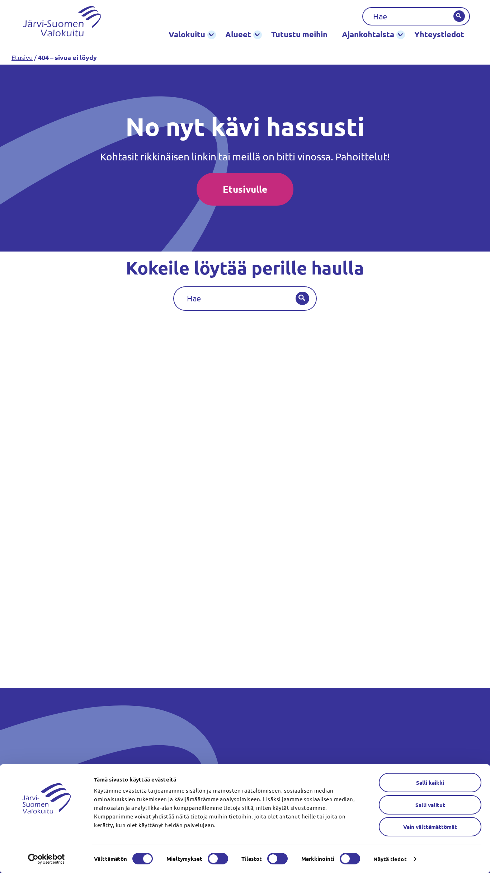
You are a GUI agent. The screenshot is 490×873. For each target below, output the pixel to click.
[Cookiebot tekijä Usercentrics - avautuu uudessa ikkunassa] (46, 859)
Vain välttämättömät (430, 826)
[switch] (218, 858)
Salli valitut (430, 804)
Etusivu (22, 57)
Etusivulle (245, 189)
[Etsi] (459, 16)
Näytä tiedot (389, 859)
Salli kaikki (430, 782)
